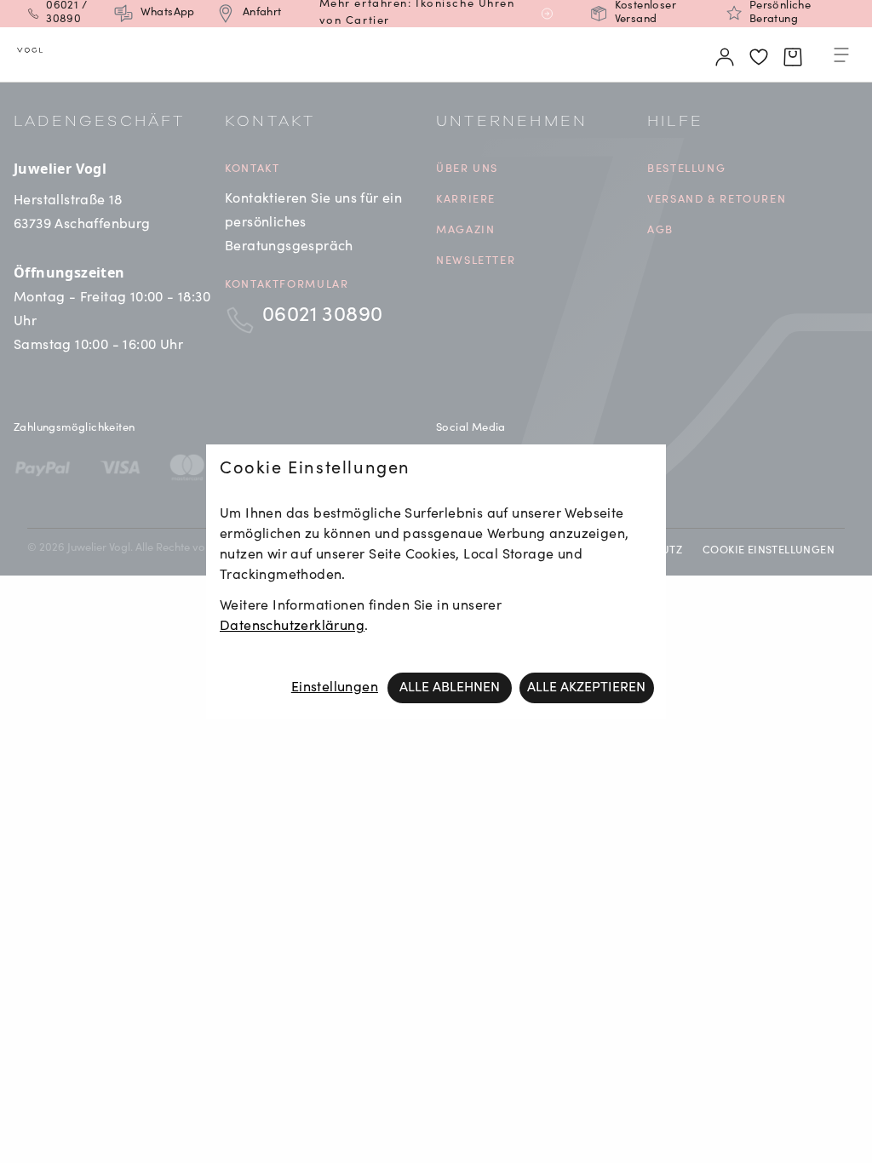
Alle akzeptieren (586, 688)
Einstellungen (334, 688)
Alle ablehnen (449, 688)
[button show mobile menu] (841, 58)
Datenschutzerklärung (292, 626)
